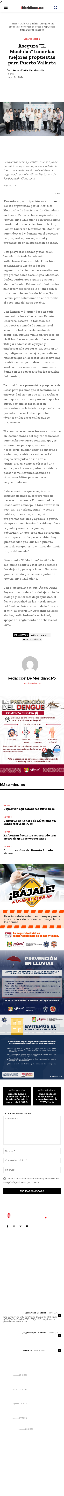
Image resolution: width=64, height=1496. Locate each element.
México (45, 635)
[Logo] (32, 1215)
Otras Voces (10, 1429)
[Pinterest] (32, 87)
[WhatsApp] (39, 87)
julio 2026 (10, 1457)
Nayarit (7, 805)
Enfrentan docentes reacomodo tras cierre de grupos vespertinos (29, 837)
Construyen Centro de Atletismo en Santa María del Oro (29, 822)
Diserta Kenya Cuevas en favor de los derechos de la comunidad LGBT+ (17, 1098)
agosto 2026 (12, 1452)
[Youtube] (27, 1226)
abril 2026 (11, 1472)
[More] (47, 87)
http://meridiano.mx (32, 683)
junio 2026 (11, 1462)
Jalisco (34, 635)
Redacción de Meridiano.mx (28, 70)
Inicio (13, 23)
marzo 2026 (12, 1477)
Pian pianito (10, 1424)
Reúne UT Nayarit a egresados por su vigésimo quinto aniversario (26, 1383)
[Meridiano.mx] (32, 8)
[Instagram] (14, 1226)
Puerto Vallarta (32, 639)
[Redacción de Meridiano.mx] (32, 664)
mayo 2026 (11, 1467)
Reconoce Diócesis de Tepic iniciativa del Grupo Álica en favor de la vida (28, 1397)
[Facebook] (16, 87)
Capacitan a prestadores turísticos (29, 809)
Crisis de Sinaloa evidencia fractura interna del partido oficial (29, 1411)
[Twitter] (24, 87)
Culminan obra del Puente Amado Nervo (28, 851)
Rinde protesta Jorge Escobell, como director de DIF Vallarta (47, 1098)
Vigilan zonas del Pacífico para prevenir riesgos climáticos (27, 1368)
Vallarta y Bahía (29, 23)
